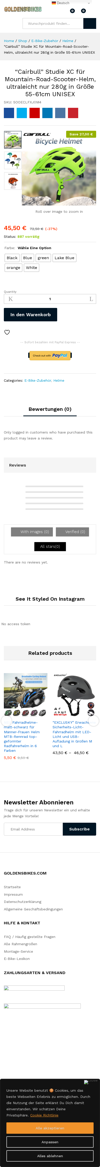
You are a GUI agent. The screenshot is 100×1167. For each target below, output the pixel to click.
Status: (10, 236)
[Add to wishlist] (8, 332)
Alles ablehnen (50, 1156)
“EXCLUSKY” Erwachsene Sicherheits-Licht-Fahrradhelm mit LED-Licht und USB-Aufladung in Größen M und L (74, 734)
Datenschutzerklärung (22, 902)
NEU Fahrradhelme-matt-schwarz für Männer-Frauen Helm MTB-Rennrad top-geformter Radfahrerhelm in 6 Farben (22, 736)
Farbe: (27, 248)
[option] (13, 139)
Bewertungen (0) (50, 409)
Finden (89, 23)
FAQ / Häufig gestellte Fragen (29, 937)
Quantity (10, 291)
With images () (34, 531)
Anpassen (50, 1142)
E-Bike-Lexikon (17, 959)
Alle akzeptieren (50, 1128)
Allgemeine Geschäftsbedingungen (33, 909)
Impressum (13, 894)
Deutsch (62, 3)
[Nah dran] (91, 1082)
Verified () (74, 531)
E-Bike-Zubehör (37, 380)
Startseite (12, 887)
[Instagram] (13, 1056)
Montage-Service (18, 951)
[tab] (50, 411)
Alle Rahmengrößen (20, 944)
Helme (58, 380)
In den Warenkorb (30, 314)
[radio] (12, 258)
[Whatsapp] (21, 1055)
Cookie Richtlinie (44, 1115)
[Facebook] (5, 1056)
